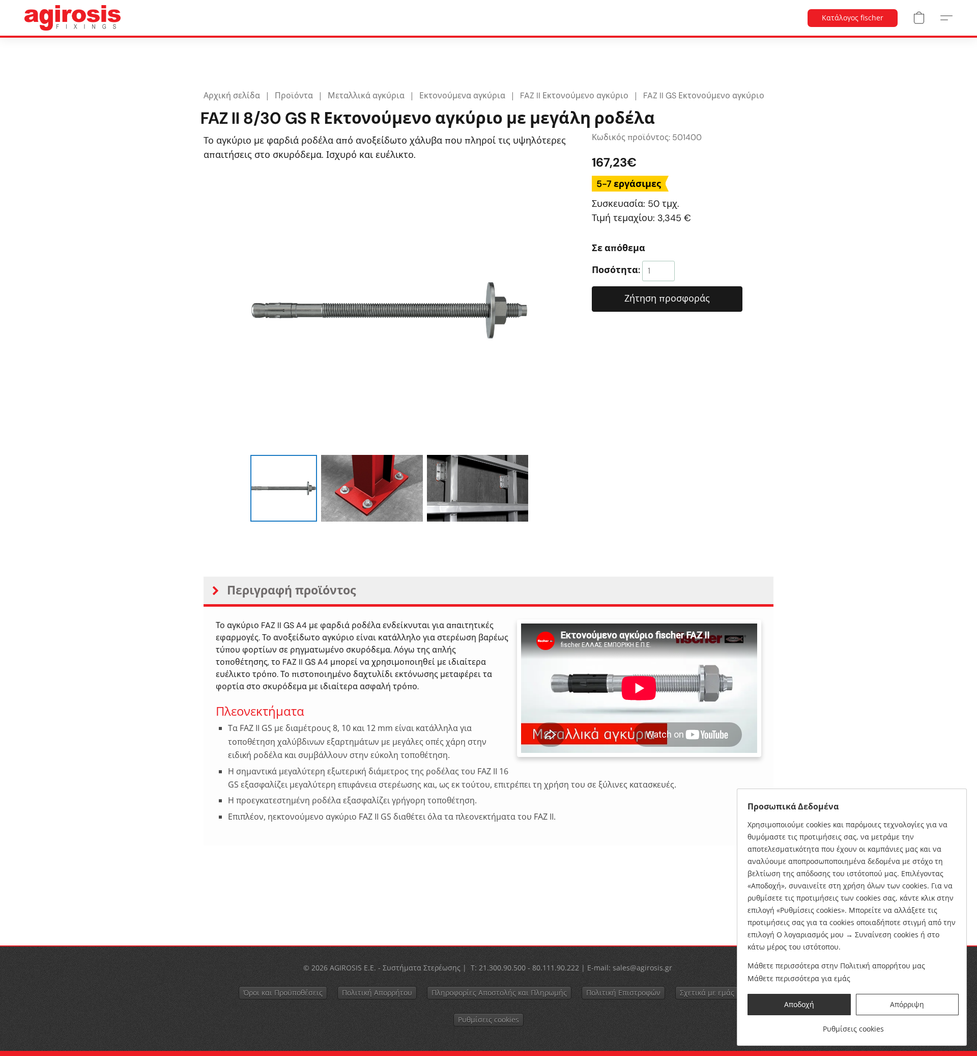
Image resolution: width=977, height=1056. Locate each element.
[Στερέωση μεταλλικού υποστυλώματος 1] (372, 488)
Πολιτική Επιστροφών (623, 992)
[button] (72, 18)
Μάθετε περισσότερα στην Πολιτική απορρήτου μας (836, 965)
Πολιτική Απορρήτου (377, 992)
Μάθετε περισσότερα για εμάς (799, 978)
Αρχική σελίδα (232, 95)
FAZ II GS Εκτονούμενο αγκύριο (703, 95)
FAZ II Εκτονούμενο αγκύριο (574, 95)
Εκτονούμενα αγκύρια (462, 95)
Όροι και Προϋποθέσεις (283, 992)
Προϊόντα (294, 95)
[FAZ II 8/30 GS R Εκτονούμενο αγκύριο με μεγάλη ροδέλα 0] (283, 488)
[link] (853, 1025)
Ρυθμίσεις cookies (488, 1019)
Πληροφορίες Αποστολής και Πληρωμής (499, 992)
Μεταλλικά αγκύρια (366, 95)
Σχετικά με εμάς (707, 992)
